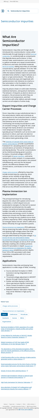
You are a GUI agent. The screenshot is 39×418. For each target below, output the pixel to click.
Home (5, 404)
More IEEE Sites (14, 1)
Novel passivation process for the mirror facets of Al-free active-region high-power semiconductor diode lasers (18, 365)
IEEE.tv (22, 318)
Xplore (4, 314)
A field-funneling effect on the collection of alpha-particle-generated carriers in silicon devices (18, 358)
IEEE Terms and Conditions (26, 409)
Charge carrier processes (10, 172)
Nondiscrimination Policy (18, 406)
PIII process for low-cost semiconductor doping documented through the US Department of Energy (19, 238)
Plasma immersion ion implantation (13, 227)
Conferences (13, 314)
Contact (18, 404)
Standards (5, 318)
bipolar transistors (18, 156)
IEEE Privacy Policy (31, 406)
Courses (14, 318)
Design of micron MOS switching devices (13, 371)
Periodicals (24, 314)
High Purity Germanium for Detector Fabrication (15, 382)
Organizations (6, 321)
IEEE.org (6, 1)
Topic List (11, 404)
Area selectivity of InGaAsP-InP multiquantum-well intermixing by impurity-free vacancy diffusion (16, 388)
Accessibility (6, 406)
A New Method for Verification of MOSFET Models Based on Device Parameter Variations (16, 336)
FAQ (24, 404)
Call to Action (30, 404)
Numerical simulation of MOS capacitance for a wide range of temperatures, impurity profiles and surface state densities (17, 328)
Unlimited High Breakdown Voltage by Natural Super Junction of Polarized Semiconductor (17, 376)
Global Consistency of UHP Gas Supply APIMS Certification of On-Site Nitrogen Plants (15, 343)
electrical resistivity (8, 66)
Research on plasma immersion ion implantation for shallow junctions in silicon (17, 248)
